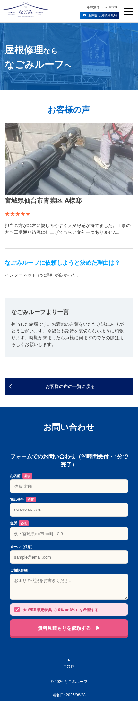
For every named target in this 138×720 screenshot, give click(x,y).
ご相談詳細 (19, 570)
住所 (18, 522)
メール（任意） (22, 546)
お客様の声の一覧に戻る (70, 386)
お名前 (20, 475)
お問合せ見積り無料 (102, 15)
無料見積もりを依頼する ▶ (69, 627)
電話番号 (22, 499)
